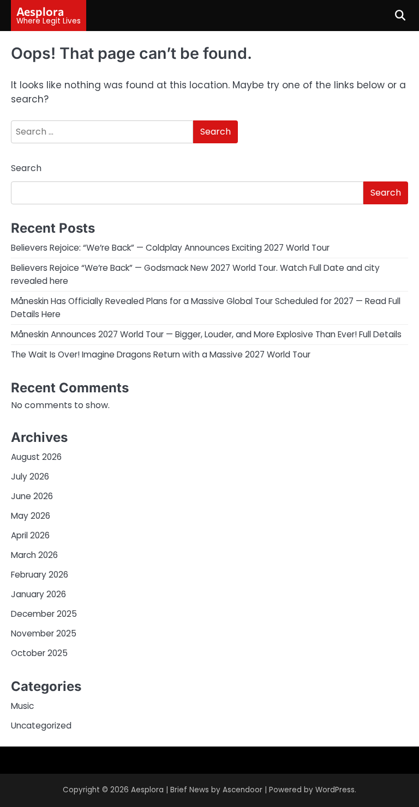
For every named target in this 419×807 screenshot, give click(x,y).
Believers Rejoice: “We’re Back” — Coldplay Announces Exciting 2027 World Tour (170, 247)
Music (22, 706)
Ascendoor (242, 790)
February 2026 (39, 574)
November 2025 (43, 633)
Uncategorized (41, 725)
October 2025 (39, 653)
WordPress (335, 790)
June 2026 (32, 496)
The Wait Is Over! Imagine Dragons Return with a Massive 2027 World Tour (160, 354)
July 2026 (30, 476)
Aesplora (40, 11)
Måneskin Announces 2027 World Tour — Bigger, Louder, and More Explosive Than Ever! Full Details (206, 334)
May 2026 (30, 515)
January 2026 (38, 594)
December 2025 (44, 614)
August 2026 (36, 457)
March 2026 (34, 555)
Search (26, 168)
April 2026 (30, 535)
